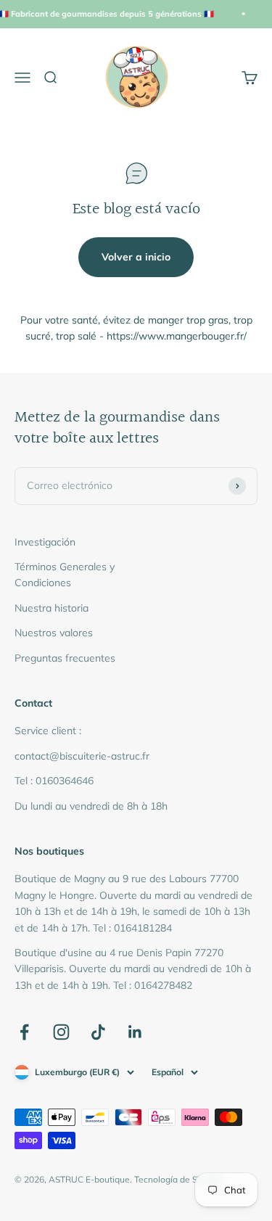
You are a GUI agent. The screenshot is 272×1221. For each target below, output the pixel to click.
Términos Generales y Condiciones (65, 574)
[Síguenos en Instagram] (61, 1032)
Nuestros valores (54, 632)
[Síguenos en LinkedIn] (135, 1032)
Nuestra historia (51, 607)
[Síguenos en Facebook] (24, 1032)
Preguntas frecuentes (65, 658)
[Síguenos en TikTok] (98, 1032)
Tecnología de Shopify (178, 1179)
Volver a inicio (136, 256)
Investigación (45, 541)
